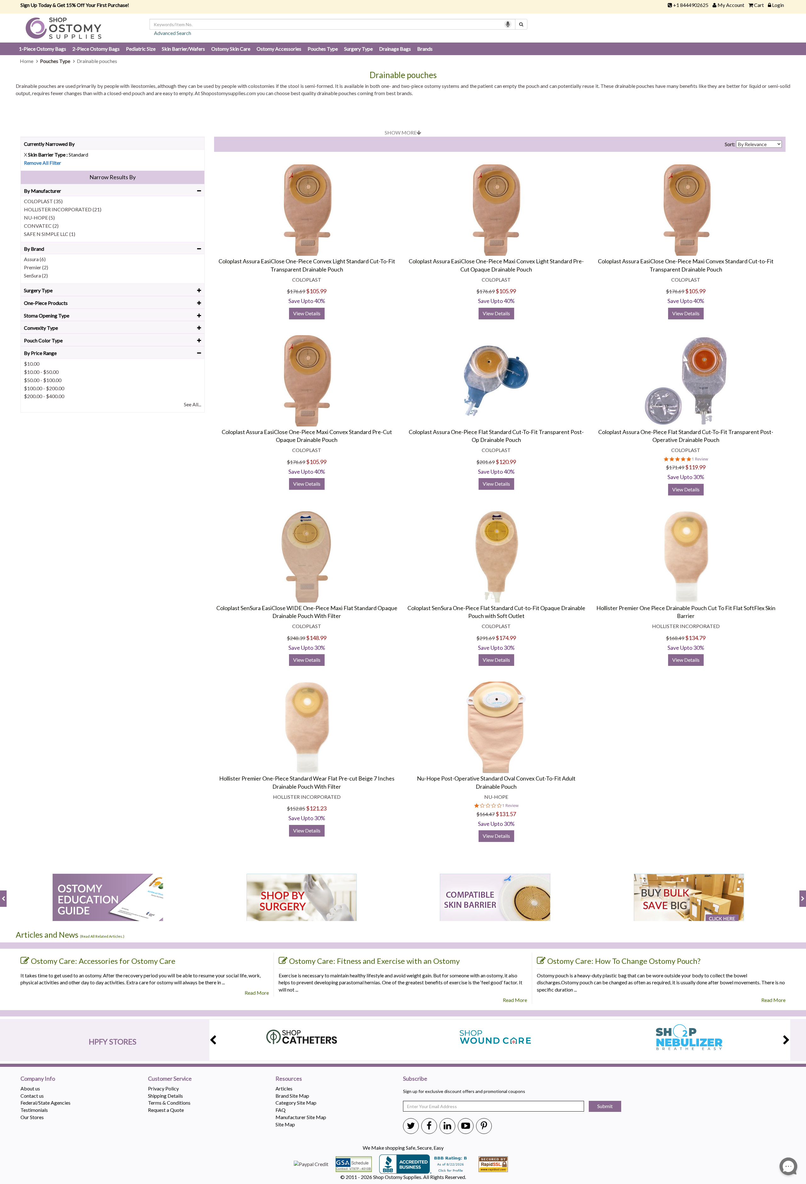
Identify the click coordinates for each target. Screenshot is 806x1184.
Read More (257, 993)
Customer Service (170, 1079)
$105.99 (316, 291)
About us (30, 1088)
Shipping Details (165, 1096)
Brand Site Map (292, 1096)
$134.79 (695, 637)
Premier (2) (36, 267)
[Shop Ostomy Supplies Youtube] (466, 1125)
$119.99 (695, 467)
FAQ (280, 1110)
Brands (425, 49)
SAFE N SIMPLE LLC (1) (49, 234)
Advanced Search (172, 33)
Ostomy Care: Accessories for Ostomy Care (103, 960)
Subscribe (415, 1079)
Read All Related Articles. (102, 936)
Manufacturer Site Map (300, 1117)
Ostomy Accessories (279, 49)
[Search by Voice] (508, 24)
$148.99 (316, 637)
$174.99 (506, 637)
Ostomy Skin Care (230, 49)
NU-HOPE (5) (39, 217)
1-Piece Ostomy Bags (42, 49)
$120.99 (506, 461)
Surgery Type (358, 49)
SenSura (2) (36, 275)
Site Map (285, 1124)
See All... (192, 404)
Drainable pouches (403, 75)
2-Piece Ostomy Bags (96, 49)
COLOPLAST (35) (43, 201)
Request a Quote (166, 1110)
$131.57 (506, 813)
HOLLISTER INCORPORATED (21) (62, 209)
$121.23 (316, 808)
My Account (731, 5)
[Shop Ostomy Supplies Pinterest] (484, 1125)
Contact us (32, 1096)
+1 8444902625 (690, 5)
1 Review (700, 459)
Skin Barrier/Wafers (183, 49)
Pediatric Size (141, 49)
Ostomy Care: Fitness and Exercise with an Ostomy (374, 960)
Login (778, 5)
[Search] (521, 24)
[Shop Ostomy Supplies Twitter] (411, 1125)
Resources (288, 1079)
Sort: (730, 144)
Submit (605, 1106)
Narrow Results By (112, 177)
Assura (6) (35, 259)
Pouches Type (323, 49)
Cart (759, 5)
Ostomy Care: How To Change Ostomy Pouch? (624, 960)
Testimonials (34, 1110)
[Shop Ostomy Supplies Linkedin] (447, 1125)
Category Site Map (295, 1103)
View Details (307, 313)
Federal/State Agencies (45, 1103)
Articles (283, 1088)
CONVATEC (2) (41, 226)
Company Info (37, 1079)
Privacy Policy (163, 1088)
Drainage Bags (395, 49)
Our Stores (32, 1117)
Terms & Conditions (169, 1103)
